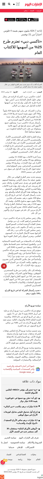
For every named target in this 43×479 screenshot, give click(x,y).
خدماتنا (11, 447)
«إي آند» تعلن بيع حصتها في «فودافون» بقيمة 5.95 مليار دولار (21, 399)
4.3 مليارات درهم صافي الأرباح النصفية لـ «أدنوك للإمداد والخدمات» (20, 421)
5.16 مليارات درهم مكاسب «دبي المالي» (20, 406)
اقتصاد (8, 454)
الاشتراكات (29, 447)
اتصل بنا (4, 442)
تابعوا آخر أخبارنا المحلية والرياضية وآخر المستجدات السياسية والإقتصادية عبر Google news (18, 369)
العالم (38, 459)
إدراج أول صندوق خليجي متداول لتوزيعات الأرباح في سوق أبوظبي (20, 413)
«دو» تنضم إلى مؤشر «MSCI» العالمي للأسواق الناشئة (21, 391)
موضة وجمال (7, 459)
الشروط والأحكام (35, 442)
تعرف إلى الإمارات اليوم (29, 438)
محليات (33, 454)
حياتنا (29, 459)
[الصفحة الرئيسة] (33, 3)
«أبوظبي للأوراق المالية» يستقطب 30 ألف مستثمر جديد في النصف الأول (22, 430)
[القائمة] (9, 4)
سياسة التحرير (10, 438)
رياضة (20, 459)
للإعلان (20, 447)
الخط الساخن (21, 454)
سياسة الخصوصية (17, 442)
